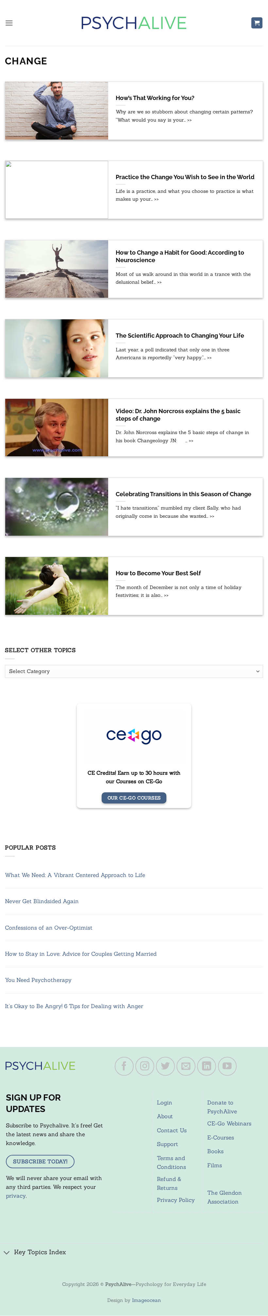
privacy (16, 1195)
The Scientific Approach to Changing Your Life (180, 335)
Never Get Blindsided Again (42, 901)
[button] (9, 23)
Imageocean (146, 1300)
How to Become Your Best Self (158, 573)
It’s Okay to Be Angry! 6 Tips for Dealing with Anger (74, 1006)
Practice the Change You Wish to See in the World (185, 177)
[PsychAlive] (134, 23)
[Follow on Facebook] (124, 1066)
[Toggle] (7, 1252)
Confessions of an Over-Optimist (48, 927)
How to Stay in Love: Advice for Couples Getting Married (81, 953)
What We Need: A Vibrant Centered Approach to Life (75, 875)
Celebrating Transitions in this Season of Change (183, 494)
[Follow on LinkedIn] (206, 1066)
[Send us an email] (185, 1066)
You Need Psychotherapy (38, 980)
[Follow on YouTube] (227, 1066)
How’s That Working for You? (155, 98)
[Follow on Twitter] (165, 1066)
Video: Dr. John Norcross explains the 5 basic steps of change (178, 415)
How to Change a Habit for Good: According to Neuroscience (180, 256)
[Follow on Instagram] (144, 1066)
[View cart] (256, 23)
